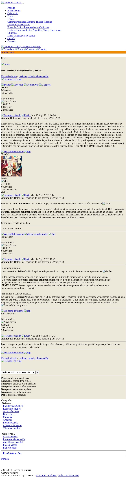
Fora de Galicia (10, 422)
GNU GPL (41, 475)
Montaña (30, 21)
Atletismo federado (12, 425)
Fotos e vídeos (10, 445)
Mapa (10, 35)
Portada (11, 7)
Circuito (48, 21)
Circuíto (11, 38)
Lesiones (11, 30)
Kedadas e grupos (12, 408)
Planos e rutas (10, 447)
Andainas (34, 27)
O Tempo (30, 35)
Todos (10, 19)
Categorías (6, 400)
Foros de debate (9, 76)
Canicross (44, 27)
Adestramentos (10, 436)
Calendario (12, 13)
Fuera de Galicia (15, 27)
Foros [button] (10, 16)
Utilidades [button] (12, 33)
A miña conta (13, 10)
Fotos (27, 24)
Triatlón (39, 21)
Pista (26, 27)
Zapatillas (37, 30)
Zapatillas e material (13, 442)
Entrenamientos (24, 30)
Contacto (11, 41)
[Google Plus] (31, 84)
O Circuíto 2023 (11, 411)
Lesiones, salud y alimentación (33, 76)
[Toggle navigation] (22, 3)
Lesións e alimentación (14, 439)
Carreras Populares (16, 21)
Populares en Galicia (13, 406)
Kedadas (19, 24)
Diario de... (8, 414)
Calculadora (19, 35)
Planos (46, 30)
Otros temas (55, 30)
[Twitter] (6, 84)
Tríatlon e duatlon (11, 428)
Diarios (11, 24)
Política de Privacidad (68, 475)
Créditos (52, 475)
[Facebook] (17, 84)
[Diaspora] (44, 84)
